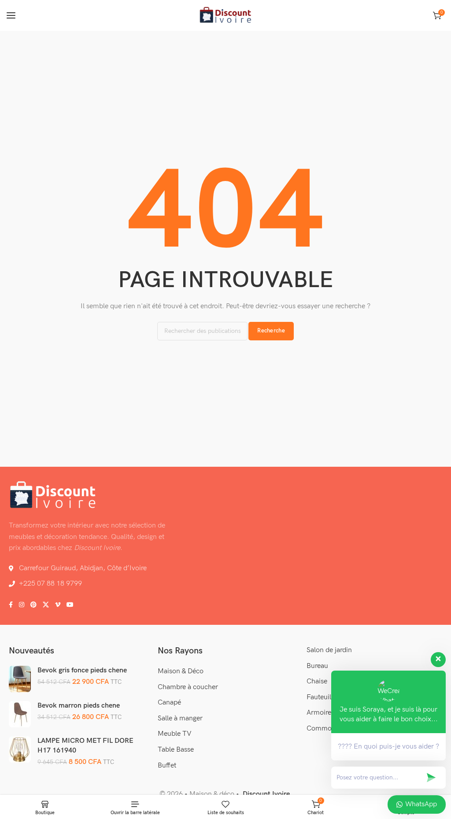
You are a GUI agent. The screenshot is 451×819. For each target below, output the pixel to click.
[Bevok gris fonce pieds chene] (20, 679)
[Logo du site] (225, 15)
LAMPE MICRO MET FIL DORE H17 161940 (85, 746)
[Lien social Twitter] (46, 605)
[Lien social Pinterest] (33, 605)
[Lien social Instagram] (21, 605)
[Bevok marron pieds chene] (20, 714)
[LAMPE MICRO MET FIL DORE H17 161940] (20, 749)
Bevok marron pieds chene (78, 705)
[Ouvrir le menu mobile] (11, 15)
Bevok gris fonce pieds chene (82, 670)
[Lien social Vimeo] (57, 605)
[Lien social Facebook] (11, 605)
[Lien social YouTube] (70, 605)
